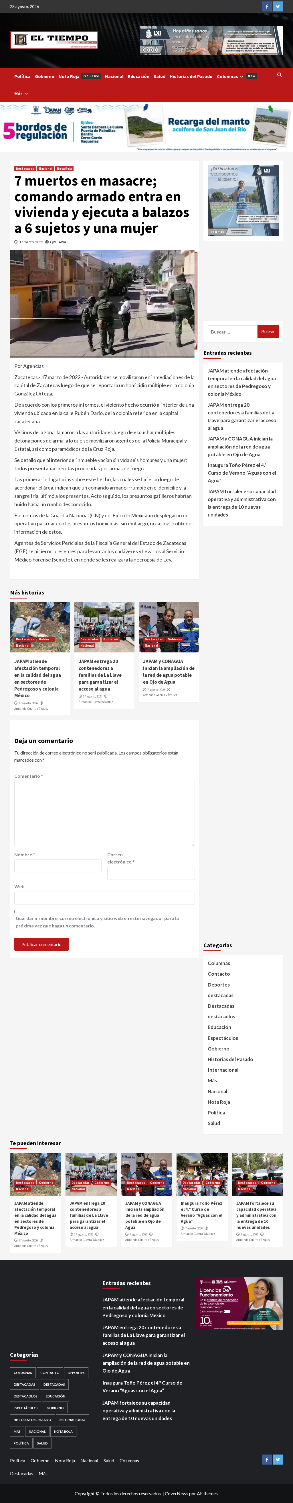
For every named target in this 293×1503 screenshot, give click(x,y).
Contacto (219, 974)
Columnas (236, 76)
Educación (138, 76)
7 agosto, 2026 (156, 690)
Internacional (223, 1070)
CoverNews (176, 1493)
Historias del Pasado (191, 76)
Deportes (219, 985)
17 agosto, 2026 (28, 703)
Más (18, 93)
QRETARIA (58, 242)
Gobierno (44, 76)
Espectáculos (223, 1038)
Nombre (24, 854)
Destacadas (25, 169)
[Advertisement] (243, 281)
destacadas (220, 995)
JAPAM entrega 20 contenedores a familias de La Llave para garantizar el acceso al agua (100, 675)
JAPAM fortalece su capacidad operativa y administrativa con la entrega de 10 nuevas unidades (242, 503)
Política (22, 76)
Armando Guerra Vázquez (31, 709)
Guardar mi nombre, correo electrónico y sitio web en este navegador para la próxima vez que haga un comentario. (97, 921)
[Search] (279, 74)
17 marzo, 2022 (31, 242)
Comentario (28, 776)
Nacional (114, 76)
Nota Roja (79, 76)
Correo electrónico (120, 858)
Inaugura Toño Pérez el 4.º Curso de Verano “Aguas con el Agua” (242, 473)
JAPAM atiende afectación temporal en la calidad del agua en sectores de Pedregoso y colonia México (37, 678)
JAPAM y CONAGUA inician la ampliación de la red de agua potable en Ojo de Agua (169, 671)
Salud (159, 76)
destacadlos (221, 1016)
